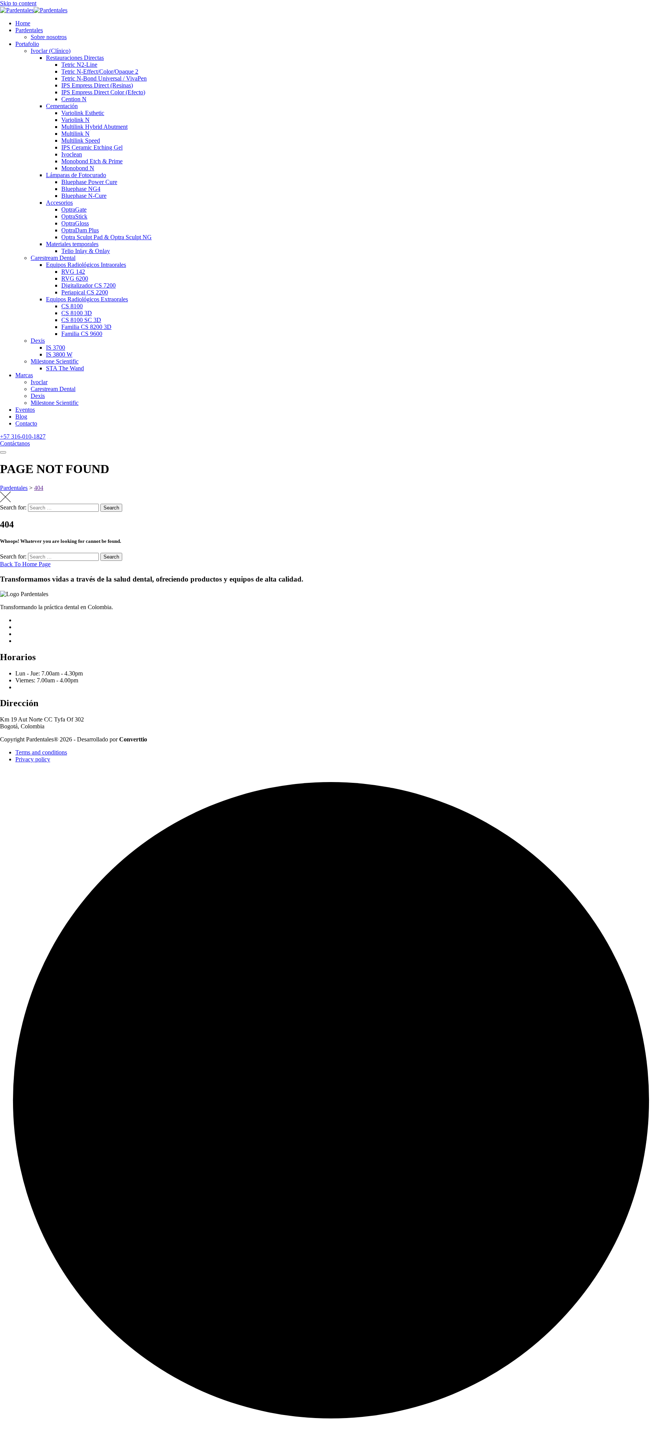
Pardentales (29, 30)
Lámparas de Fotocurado (76, 175)
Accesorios (59, 202)
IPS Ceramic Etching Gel (92, 147)
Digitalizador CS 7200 (88, 285)
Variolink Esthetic (82, 113)
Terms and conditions (41, 752)
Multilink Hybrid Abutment (94, 126)
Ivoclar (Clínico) (50, 51)
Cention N (74, 99)
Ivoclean (71, 154)
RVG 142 (73, 271)
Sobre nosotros (49, 37)
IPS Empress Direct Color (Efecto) (103, 92)
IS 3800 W (59, 354)
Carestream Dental (53, 258)
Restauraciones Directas (75, 57)
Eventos (25, 409)
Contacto (26, 423)
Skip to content (18, 3)
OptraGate (74, 209)
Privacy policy (32, 759)
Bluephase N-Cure (84, 195)
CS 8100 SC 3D (81, 320)
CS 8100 (72, 306)
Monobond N (77, 168)
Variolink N (75, 120)
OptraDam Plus (80, 230)
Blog (21, 416)
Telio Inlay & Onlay (85, 251)
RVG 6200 (74, 278)
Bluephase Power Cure (89, 182)
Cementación (62, 106)
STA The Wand (65, 368)
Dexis (38, 340)
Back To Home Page (25, 564)
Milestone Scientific (55, 361)
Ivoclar (39, 382)
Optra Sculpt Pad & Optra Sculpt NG (106, 237)
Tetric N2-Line (79, 64)
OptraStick (74, 216)
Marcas (24, 375)
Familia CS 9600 (81, 333)
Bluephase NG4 (80, 189)
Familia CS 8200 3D (86, 327)
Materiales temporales (72, 244)
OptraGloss (75, 223)
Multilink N (75, 133)
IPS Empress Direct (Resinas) (97, 85)
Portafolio (27, 44)
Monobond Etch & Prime (92, 161)
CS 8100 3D (76, 313)
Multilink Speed (80, 140)
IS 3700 (55, 347)
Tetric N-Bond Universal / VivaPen (104, 78)
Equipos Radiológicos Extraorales (87, 299)
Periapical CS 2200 (84, 292)
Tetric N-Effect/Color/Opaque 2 (99, 71)
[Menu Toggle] (3, 452)
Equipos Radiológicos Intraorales (86, 264)
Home (22, 23)
